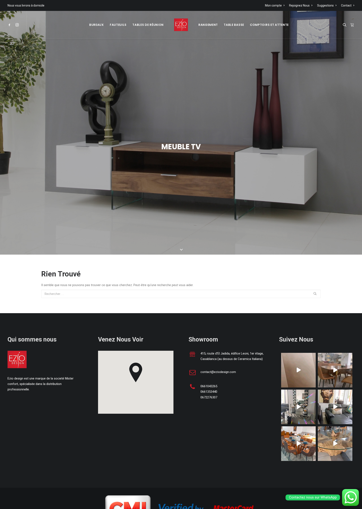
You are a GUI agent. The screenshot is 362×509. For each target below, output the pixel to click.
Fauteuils (118, 25)
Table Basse (234, 25)
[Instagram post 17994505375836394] (298, 407)
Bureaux (96, 25)
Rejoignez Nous (299, 5)
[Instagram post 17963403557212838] (335, 407)
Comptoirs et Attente (269, 25)
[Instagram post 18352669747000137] (298, 443)
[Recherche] (345, 25)
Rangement (208, 25)
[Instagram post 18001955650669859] (335, 443)
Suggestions (325, 5)
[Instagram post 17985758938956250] (298, 370)
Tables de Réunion (148, 25)
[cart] (351, 25)
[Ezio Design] (181, 24)
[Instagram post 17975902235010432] (335, 370)
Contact (346, 5)
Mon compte (273, 5)
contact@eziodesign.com (218, 372)
